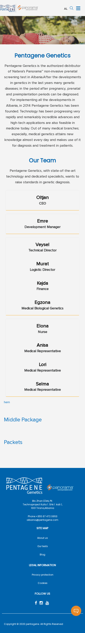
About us (42, 538)
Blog (42, 554)
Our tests (42, 546)
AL (66, 9)
